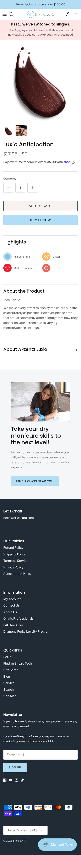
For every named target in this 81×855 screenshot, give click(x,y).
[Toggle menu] (4, 14)
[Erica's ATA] (40, 14)
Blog (6, 676)
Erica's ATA (19, 840)
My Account (12, 599)
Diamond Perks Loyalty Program (26, 631)
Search (8, 690)
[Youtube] (10, 780)
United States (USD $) (22, 830)
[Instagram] (16, 780)
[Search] (13, 14)
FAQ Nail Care (13, 625)
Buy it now (40, 220)
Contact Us (11, 605)
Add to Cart (40, 206)
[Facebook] (4, 780)
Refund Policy (13, 548)
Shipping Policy (14, 554)
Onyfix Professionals (18, 618)
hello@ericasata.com (18, 518)
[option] (40, 82)
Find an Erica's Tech (17, 663)
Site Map (9, 696)
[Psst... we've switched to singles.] (40, 30)
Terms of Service (15, 561)
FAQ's (7, 657)
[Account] (67, 14)
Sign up (15, 767)
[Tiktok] (22, 780)
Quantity (9, 179)
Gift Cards (10, 670)
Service (9, 683)
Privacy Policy (13, 567)
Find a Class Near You (34, 481)
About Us (10, 612)
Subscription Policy (17, 574)
